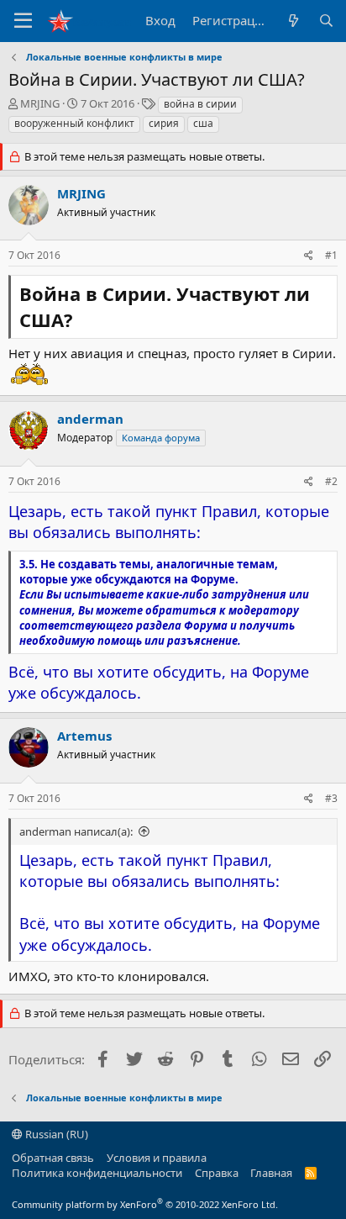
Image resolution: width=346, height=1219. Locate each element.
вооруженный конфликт (74, 123)
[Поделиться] (308, 256)
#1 (331, 255)
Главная (271, 1172)
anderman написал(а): (76, 831)
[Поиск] (326, 20)
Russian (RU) (55, 1134)
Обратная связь (53, 1157)
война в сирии (200, 104)
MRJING (40, 103)
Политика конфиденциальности (97, 1172)
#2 (331, 481)
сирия (164, 123)
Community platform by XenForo (145, 1204)
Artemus (84, 735)
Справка (217, 1172)
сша (203, 123)
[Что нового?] (292, 20)
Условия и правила (157, 1157)
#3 (331, 798)
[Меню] (23, 21)
